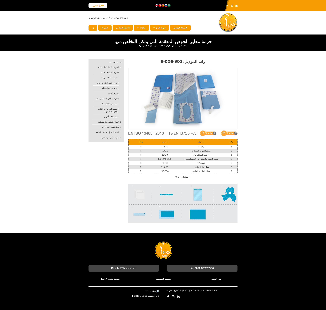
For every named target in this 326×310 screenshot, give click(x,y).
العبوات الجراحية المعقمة (108, 67)
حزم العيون (113, 93)
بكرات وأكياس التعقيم (110, 137)
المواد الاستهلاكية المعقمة (108, 122)
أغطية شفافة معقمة (110, 127)
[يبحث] (93, 28)
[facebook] (227, 6)
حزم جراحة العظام (110, 88)
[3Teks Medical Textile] (228, 14)
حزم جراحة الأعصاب (109, 103)
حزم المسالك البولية (109, 77)
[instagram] (232, 6)
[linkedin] (236, 6)
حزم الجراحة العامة (109, 72)
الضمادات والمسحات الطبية (107, 132)
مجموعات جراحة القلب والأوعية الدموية (108, 110)
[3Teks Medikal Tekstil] (163, 242)
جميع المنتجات (115, 62)
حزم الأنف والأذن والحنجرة (107, 83)
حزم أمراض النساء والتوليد (106, 98)
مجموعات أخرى (111, 116)
